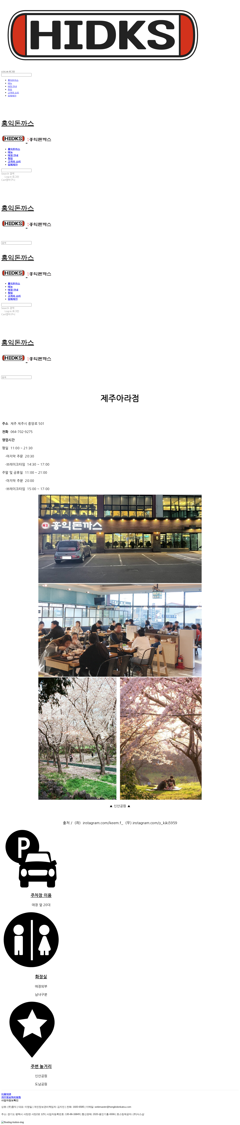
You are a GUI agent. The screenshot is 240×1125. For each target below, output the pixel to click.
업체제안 (12, 95)
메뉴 (10, 83)
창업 (10, 89)
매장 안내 (12, 86)
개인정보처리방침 (11, 1097)
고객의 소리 (13, 92)
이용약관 (6, 1094)
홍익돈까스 (13, 80)
